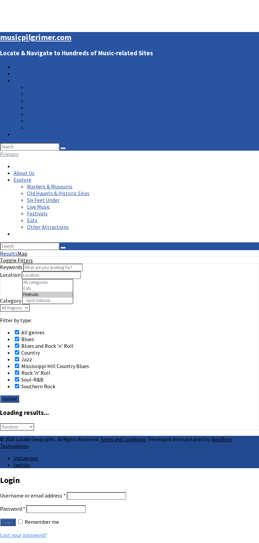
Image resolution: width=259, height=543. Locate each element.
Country (30, 352)
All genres (32, 332)
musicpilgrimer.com (35, 37)
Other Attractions (48, 127)
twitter (21, 464)
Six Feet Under (43, 100)
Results (9, 253)
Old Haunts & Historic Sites (58, 93)
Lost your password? (23, 535)
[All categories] (48, 282)
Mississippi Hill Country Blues (54, 366)
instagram (25, 458)
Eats (32, 120)
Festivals (37, 114)
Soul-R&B (32, 379)
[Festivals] (48, 295)
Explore (22, 80)
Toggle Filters (16, 260)
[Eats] (48, 288)
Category (10, 300)
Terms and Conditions (123, 439)
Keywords (11, 267)
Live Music (38, 107)
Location (10, 274)
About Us (23, 73)
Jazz (26, 359)
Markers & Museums (50, 87)
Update (10, 399)
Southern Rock (37, 386)
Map (22, 253)
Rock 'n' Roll (35, 372)
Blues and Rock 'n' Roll (47, 345)
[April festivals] (48, 301)
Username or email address (33, 495)
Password (12, 508)
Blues (27, 339)
